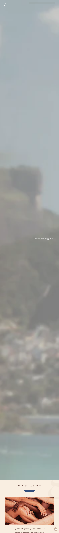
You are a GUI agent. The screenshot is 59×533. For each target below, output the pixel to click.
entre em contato (29, 490)
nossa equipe (45, 2)
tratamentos (37, 2)
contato (52, 2)
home (32, 2)
